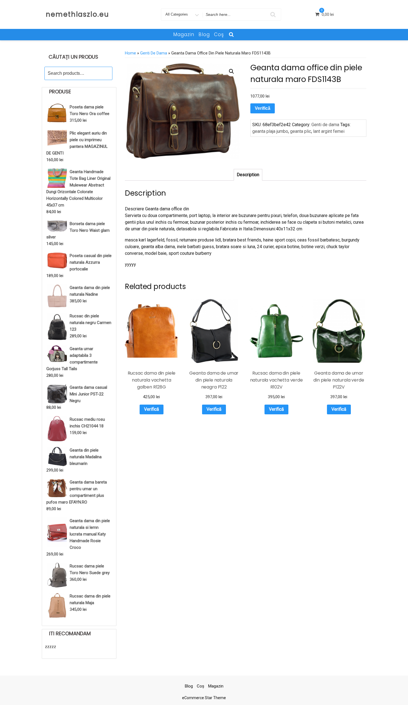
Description (248, 174)
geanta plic (300, 131)
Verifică (262, 108)
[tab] (248, 175)
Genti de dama (153, 53)
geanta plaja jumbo (270, 131)
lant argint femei (328, 131)
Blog (204, 34)
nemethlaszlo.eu (77, 14)
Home (130, 53)
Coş (219, 34)
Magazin (183, 34)
